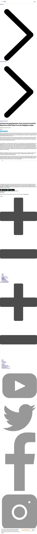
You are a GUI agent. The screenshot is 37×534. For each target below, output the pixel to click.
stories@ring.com (26, 194)
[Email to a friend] (5, 131)
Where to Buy (4, 279)
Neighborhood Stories (3, 61)
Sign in (35, 1)
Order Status (4, 361)
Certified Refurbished (5, 282)
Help (2, 359)
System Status (4, 362)
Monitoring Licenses (5, 277)
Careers (3, 278)
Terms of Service (4, 276)
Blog (2, 274)
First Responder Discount (6, 366)
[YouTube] (19, 402)
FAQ (2, 360)
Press (3, 275)
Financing (3, 364)
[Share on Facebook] (0, 131)
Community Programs (5, 281)
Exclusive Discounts (5, 365)
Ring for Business (4, 280)
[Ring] (4, 1)
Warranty (3, 363)
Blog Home (2, 4)
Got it (33, 530)
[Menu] (1, 1)
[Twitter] (19, 430)
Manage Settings (25, 530)
